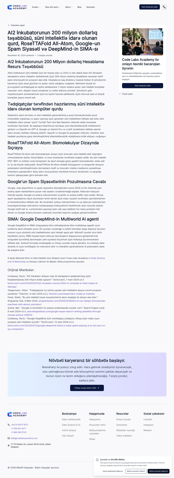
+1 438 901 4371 (18, 428)
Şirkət (67, 7)
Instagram (149, 424)
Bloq (79, 7)
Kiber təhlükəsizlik (71, 419)
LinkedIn (148, 419)
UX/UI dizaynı (69, 430)
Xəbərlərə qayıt (18, 25)
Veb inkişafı (68, 435)
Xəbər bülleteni (124, 435)
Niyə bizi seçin (51, 7)
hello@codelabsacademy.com (24, 438)
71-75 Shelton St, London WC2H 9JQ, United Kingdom (31, 445)
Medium (148, 430)
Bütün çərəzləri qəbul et (158, 471)
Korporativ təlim (97, 424)
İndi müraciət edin (150, 7)
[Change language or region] (164, 7)
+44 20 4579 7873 (19, 424)
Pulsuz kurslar (123, 419)
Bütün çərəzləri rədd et (136, 471)
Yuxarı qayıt (127, 94)
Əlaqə (92, 439)
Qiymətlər (90, 7)
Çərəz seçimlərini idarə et (113, 471)
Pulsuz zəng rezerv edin (85, 388)
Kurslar (35, 7)
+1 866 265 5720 (18, 432)
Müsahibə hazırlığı (125, 430)
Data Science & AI (71, 424)
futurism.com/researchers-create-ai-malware (72, 293)
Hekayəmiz (95, 419)
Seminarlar (121, 424)
